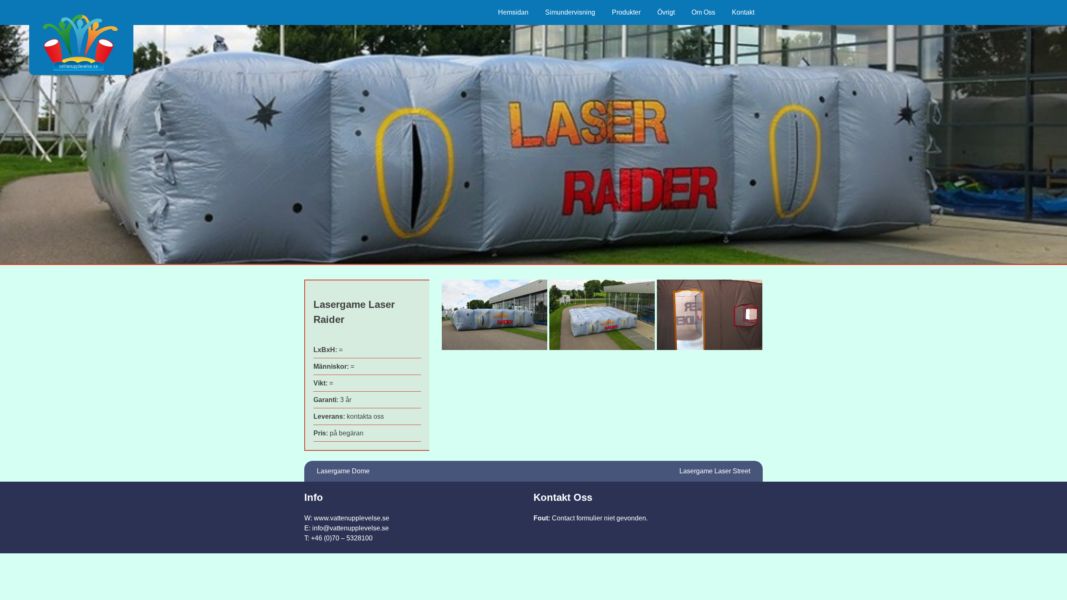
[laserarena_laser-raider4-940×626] (494, 315)
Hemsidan (513, 12)
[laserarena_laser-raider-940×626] (602, 315)
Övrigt (666, 12)
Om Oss (703, 12)
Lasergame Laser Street (714, 471)
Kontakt (743, 12)
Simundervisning (570, 12)
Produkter (626, 12)
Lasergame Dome (343, 471)
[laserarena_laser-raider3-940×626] (709, 315)
